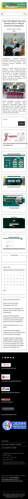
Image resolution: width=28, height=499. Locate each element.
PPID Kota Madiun (14, 207)
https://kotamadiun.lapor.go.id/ (8, 368)
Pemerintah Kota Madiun (14, 186)
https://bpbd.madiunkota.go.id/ (8, 414)
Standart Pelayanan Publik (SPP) (11, 299)
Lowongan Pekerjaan (8, 408)
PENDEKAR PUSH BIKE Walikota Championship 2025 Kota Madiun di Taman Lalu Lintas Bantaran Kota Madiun (14, 332)
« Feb (4, 290)
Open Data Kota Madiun (14, 153)
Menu (25, 14)
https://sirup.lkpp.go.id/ (7, 401)
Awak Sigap (14, 217)
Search (5, 119)
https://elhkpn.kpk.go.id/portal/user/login (11, 381)
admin (14, 31)
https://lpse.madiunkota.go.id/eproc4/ (10, 392)
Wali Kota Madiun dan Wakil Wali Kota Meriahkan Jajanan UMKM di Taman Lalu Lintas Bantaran (13, 310)
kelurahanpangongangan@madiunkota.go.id (12, 480)
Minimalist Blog (10, 496)
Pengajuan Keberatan (14, 237)
